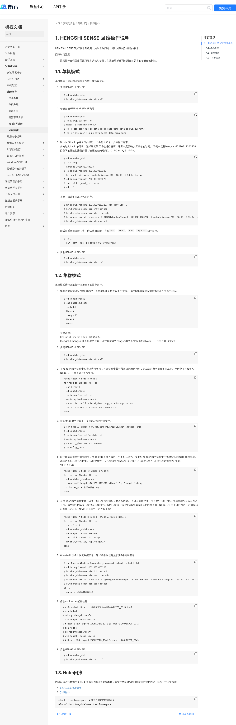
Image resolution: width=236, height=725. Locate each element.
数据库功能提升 (15, 155)
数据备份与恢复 (15, 142)
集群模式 (212, 53)
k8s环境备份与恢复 (71, 688)
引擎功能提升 (14, 149)
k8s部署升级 (16, 123)
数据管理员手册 (13, 187)
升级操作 (65, 692)
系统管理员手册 (13, 181)
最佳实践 (10, 213)
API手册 (59, 7)
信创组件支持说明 (17, 168)
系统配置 (12, 85)
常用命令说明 (14, 136)
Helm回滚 (213, 57)
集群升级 (13, 110)
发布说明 (10, 53)
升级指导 (12, 91)
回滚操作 (13, 130)
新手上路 (10, 59)
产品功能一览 (12, 46)
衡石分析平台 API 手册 (17, 219)
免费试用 (225, 8)
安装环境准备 (14, 72)
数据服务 (10, 206)
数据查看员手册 (13, 200)
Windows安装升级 (17, 162)
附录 (7, 226)
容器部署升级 (16, 117)
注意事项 (13, 98)
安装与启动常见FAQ (18, 174)
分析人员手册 (12, 194)
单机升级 (13, 104)
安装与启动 (11, 66)
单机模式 (212, 48)
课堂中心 (37, 7)
